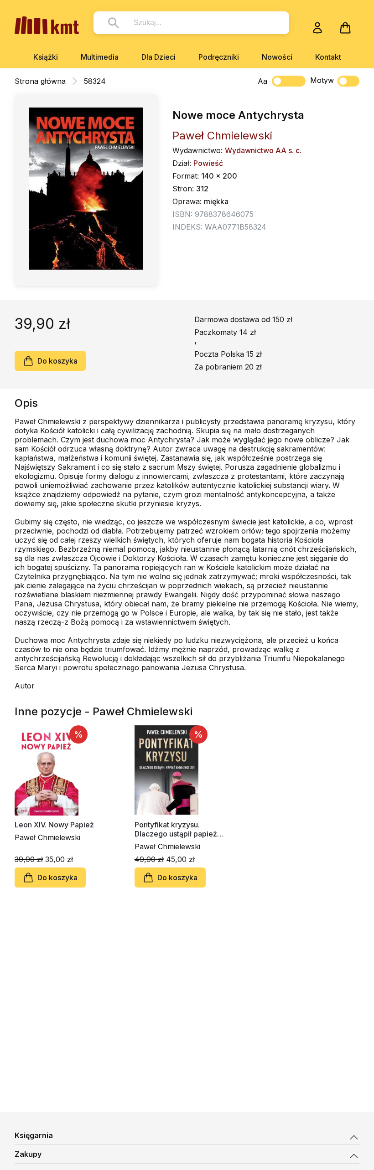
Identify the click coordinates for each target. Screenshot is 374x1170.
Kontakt (328, 57)
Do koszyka (57, 360)
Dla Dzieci (158, 57)
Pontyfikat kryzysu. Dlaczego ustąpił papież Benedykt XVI (176, 829)
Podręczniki (218, 57)
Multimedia (100, 57)
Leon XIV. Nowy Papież (54, 824)
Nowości (277, 57)
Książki (45, 57)
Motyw (322, 80)
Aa (262, 81)
